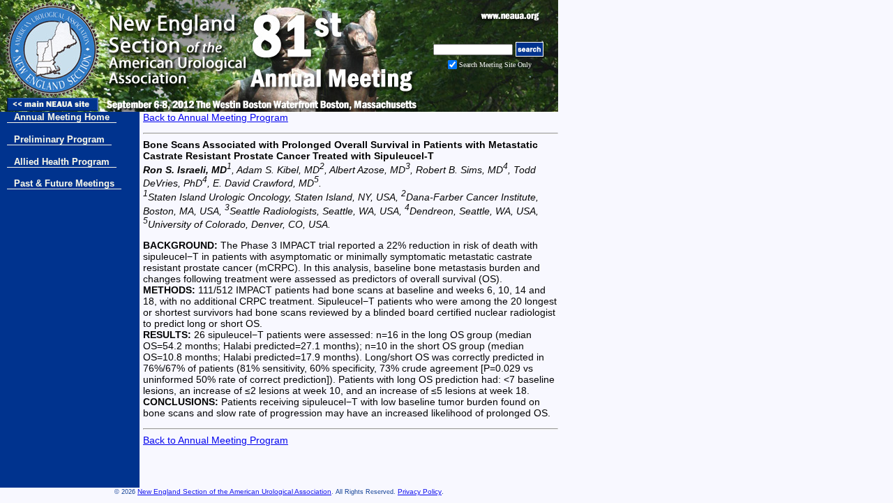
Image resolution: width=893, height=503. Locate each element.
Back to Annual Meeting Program (215, 117)
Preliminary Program (59, 139)
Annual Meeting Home (62, 117)
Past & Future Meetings (64, 183)
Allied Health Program (62, 161)
